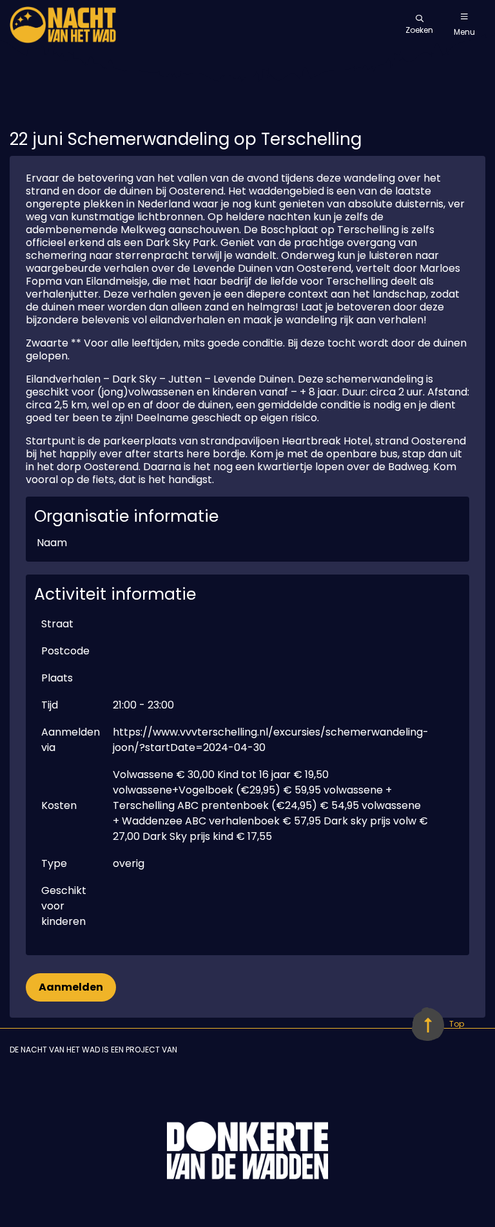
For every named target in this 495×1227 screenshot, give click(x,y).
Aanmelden (71, 987)
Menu (464, 31)
